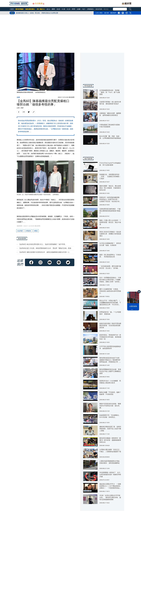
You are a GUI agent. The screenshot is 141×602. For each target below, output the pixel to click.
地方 (83, 9)
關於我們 (113, 13)
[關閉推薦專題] (139, 291)
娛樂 (78, 9)
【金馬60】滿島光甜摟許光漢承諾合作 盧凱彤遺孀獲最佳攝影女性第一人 (44, 252)
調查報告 (90, 9)
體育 (73, 9)
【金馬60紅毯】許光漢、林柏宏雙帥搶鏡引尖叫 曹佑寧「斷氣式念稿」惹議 (45, 248)
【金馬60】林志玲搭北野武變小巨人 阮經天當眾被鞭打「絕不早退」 (42, 244)
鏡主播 (106, 13)
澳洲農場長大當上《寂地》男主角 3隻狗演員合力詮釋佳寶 (37, 13)
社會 (63, 9)
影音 (12, 9)
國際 (53, 9)
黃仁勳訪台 (41, 9)
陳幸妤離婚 (20, 9)
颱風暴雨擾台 (30, 9)
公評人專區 (99, 13)
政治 (48, 9)
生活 (68, 9)
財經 (58, 9)
